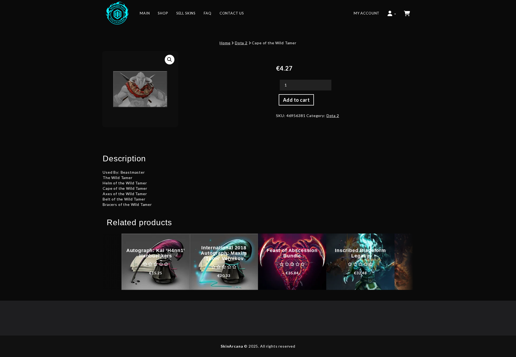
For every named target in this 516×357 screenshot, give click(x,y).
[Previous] (112, 262)
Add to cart (296, 100)
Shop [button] (163, 13)
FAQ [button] (208, 13)
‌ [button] (407, 10)
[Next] (404, 262)
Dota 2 (241, 43)
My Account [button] (366, 13)
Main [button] (145, 13)
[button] (392, 10)
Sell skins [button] (186, 13)
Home (225, 43)
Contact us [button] (232, 13)
